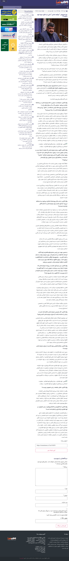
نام (66, 488)
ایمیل (65, 495)
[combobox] (12, 7)
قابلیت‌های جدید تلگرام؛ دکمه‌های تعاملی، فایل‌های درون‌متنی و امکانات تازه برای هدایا (30, 540)
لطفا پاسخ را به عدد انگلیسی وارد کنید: (56, 515)
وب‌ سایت (64, 502)
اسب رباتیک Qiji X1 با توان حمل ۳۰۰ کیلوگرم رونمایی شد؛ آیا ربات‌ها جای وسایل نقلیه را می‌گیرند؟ (40, 549)
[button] (67, 7)
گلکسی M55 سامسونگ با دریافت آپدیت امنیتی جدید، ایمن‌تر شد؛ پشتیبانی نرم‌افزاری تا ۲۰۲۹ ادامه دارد (40, 541)
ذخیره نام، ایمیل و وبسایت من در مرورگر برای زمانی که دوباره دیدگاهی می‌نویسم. (52, 511)
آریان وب (21, 558)
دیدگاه (65, 467)
